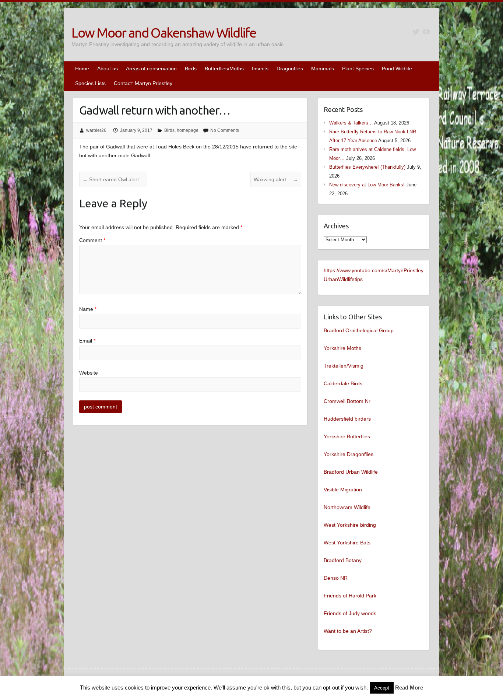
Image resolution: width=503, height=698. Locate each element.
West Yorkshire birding (350, 525)
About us (107, 68)
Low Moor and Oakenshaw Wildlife (163, 32)
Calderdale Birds (343, 383)
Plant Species (358, 68)
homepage (187, 130)
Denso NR (336, 578)
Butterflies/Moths (224, 68)
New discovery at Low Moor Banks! (367, 184)
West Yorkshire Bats (347, 543)
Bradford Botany (343, 560)
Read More (409, 687)
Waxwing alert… (276, 179)
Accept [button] (381, 688)
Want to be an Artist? (348, 631)
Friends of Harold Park (350, 596)
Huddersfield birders (347, 419)
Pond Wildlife (397, 68)
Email (87, 341)
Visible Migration (343, 489)
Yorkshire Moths (342, 348)
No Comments (224, 130)
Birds (191, 68)
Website (88, 373)
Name (87, 309)
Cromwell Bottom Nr (347, 401)
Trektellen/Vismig (343, 366)
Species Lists (90, 83)
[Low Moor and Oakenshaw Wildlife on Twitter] (416, 31)
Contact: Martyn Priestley (143, 83)
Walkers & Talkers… (351, 123)
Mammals (322, 68)
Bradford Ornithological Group (359, 330)
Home (82, 68)
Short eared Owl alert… (113, 179)
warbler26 (96, 130)
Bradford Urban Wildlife (351, 472)
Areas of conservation (151, 68)
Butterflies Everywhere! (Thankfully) (367, 167)
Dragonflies (290, 68)
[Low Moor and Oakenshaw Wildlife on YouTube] (426, 31)
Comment (92, 240)
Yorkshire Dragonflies (348, 454)
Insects (260, 68)
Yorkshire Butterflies (347, 436)
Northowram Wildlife (347, 507)
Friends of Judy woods (350, 613)
